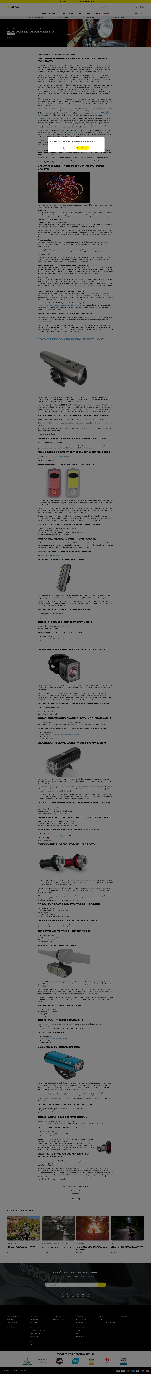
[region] (76, 144)
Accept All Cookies (82, 147)
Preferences (69, 147)
